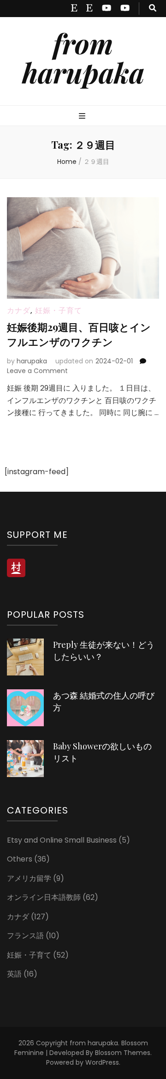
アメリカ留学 (29, 878)
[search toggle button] (152, 8)
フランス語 (25, 935)
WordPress (102, 1062)
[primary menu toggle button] (83, 116)
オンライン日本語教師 (44, 897)
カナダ (18, 310)
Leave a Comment (37, 370)
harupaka (32, 361)
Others (19, 859)
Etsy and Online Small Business (62, 840)
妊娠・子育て (58, 310)
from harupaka (83, 57)
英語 (14, 974)
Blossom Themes (122, 1052)
